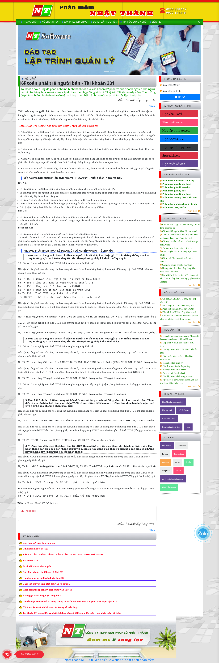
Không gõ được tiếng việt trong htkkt (42, 595)
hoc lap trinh (179, 454)
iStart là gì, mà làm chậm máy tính (178, 305)
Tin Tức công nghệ (134, 22)
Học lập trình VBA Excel (174, 369)
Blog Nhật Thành (168, 419)
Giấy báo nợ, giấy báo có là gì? (39, 543)
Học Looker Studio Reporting (176, 366)
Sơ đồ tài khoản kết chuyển (37, 566)
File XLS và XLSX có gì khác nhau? (179, 312)
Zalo (165, 85)
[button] (32, 50)
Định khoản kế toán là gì (35, 548)
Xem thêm (193, 211)
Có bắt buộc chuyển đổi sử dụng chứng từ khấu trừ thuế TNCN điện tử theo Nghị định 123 (70, 601)
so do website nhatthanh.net (172, 479)
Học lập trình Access (176, 130)
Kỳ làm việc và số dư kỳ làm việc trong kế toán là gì (50, 607)
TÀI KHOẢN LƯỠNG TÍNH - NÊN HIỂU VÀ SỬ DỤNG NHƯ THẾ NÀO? (63, 554)
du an (177, 462)
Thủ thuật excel (172, 122)
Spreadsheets (171, 155)
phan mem (182, 445)
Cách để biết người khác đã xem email (179, 231)
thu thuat (165, 462)
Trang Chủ (30, 22)
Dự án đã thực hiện (105, 22)
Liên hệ (156, 22)
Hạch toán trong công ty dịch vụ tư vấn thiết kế (47, 589)
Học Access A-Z (173, 139)
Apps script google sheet (173, 373)
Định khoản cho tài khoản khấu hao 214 (43, 578)
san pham (165, 470)
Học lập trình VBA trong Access (177, 376)
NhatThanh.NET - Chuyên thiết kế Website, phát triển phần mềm (110, 660)
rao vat (178, 470)
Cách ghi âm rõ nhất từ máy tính (177, 265)
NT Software (184, 410)
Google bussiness (169, 487)
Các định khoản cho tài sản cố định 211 (43, 572)
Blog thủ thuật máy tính (171, 427)
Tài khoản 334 (30, 560)
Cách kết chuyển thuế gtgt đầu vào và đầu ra (46, 584)
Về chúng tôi (50, 22)
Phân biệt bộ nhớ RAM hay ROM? (178, 309)
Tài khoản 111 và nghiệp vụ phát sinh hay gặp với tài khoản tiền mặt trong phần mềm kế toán (72, 613)
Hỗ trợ (181, 97)
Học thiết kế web (173, 164)
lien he (188, 462)
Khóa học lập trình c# (172, 363)
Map (188, 427)
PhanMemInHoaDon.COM (172, 402)
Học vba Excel (172, 114)
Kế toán (30, 78)
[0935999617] (7, 654)
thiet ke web (166, 445)
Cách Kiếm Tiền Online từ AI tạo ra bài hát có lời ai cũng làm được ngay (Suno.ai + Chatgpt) (180, 278)
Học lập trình (167, 410)
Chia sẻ (152, 106)
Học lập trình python (176, 147)
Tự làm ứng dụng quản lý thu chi (177, 248)
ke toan (165, 454)
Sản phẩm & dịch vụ (75, 22)
